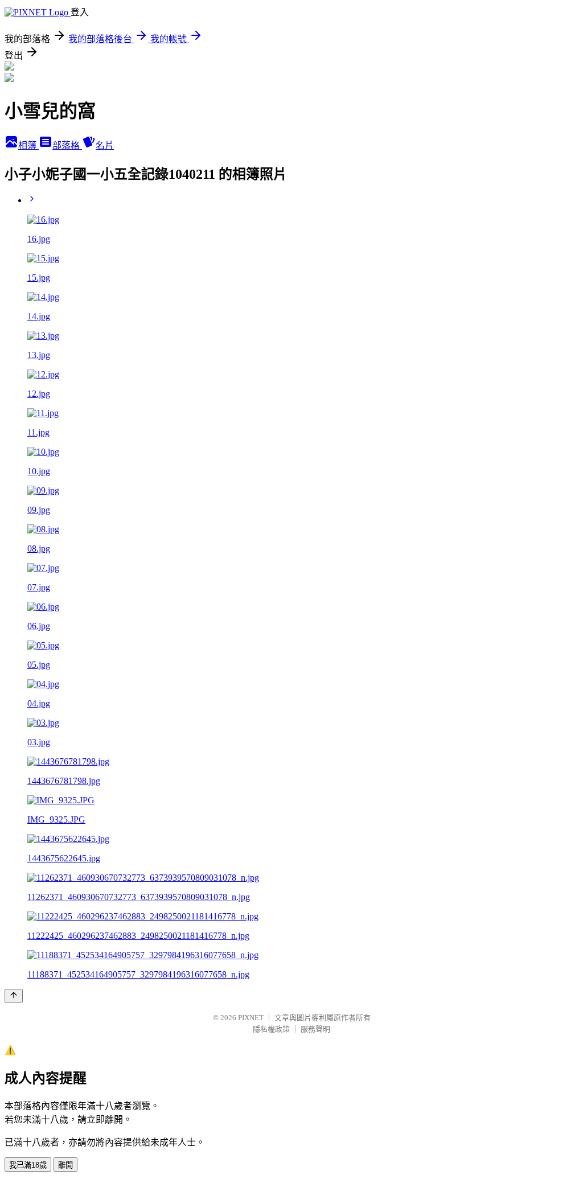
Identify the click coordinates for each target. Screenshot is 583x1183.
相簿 (28, 145)
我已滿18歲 (28, 1165)
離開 (65, 1165)
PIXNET (251, 1017)
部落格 (67, 145)
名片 (105, 145)
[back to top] (14, 996)
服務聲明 (315, 1029)
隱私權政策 (271, 1029)
